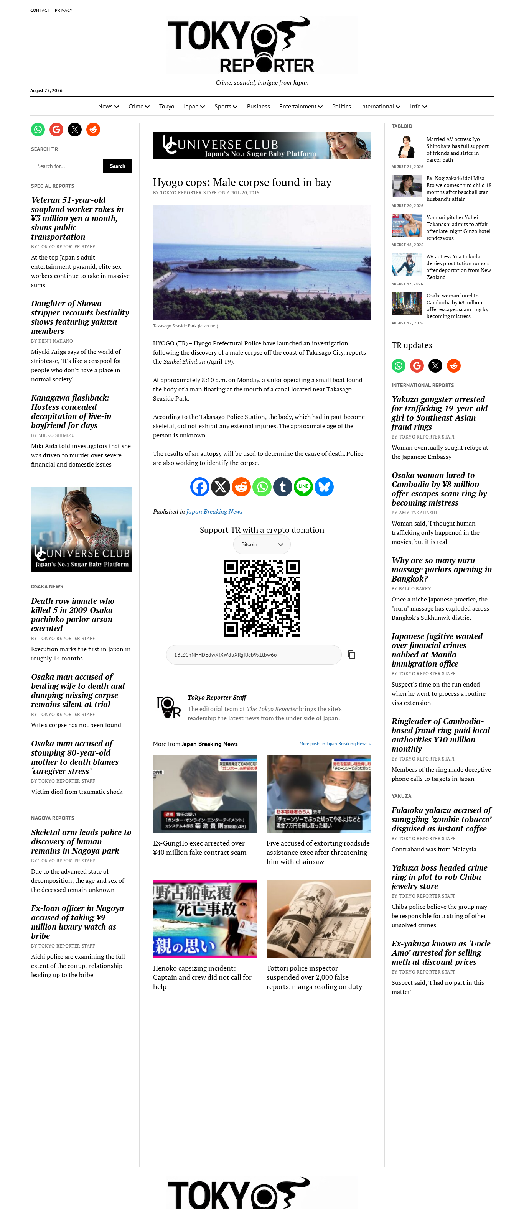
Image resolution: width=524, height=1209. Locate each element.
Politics (341, 106)
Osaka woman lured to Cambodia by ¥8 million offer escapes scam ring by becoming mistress (457, 306)
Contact (40, 10)
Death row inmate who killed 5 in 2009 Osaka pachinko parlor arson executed (73, 614)
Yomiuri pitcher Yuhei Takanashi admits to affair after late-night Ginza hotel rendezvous (459, 227)
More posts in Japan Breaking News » (335, 743)
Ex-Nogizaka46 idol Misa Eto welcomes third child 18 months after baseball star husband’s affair (459, 188)
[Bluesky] (324, 486)
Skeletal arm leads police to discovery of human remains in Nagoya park (81, 841)
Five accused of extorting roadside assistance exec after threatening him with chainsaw (318, 852)
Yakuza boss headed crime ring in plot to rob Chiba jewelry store (440, 876)
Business (258, 106)
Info (415, 106)
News (105, 106)
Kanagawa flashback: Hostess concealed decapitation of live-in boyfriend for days (71, 411)
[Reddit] (241, 486)
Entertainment (297, 106)
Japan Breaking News (214, 511)
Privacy (64, 10)
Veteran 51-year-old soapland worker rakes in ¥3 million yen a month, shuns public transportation (77, 218)
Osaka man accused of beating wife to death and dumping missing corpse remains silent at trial (78, 690)
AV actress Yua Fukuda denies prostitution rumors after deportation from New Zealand (459, 267)
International (377, 106)
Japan (191, 106)
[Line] (303, 486)
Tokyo (167, 106)
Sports (222, 106)
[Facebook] (199, 486)
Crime (136, 106)
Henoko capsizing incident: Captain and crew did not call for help (202, 977)
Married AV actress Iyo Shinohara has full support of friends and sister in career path (458, 149)
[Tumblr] (282, 486)
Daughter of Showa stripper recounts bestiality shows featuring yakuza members (80, 317)
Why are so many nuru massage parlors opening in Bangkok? (442, 569)
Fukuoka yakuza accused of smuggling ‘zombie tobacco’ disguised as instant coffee (441, 819)
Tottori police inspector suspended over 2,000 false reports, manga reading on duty (314, 977)
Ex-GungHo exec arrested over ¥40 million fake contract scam (200, 847)
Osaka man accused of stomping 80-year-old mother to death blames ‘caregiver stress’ (75, 757)
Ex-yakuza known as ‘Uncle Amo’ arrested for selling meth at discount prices (441, 952)
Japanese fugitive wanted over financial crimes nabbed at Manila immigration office (437, 649)
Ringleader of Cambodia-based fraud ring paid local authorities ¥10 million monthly (441, 734)
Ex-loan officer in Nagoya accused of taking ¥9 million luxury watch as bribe (77, 921)
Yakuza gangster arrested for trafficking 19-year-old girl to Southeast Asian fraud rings (440, 412)
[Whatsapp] (262, 486)
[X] (220, 486)
